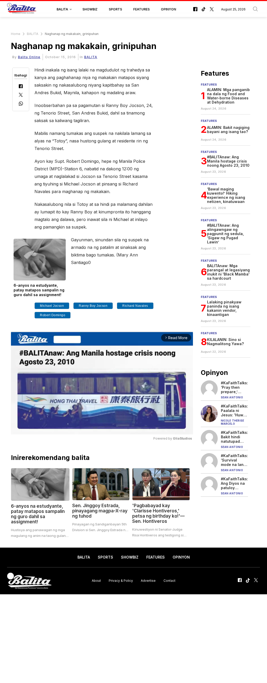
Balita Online (29, 57)
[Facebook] (21, 87)
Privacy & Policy (121, 581)
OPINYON (168, 9)
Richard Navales (135, 306)
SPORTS (115, 9)
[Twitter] (21, 95)
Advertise (148, 581)
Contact (169, 581)
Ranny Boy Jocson (93, 306)
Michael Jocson (52, 306)
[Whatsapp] (21, 104)
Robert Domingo (52, 315)
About (96, 581)
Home (15, 34)
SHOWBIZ (90, 9)
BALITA (62, 9)
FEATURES (141, 9)
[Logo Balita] (21, 9)
